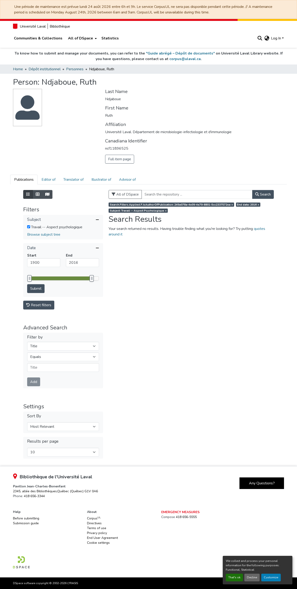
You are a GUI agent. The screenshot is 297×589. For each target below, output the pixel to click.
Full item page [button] (119, 159)
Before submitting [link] (26, 518)
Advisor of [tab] (127, 179)
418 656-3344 (34, 496)
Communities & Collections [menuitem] (38, 38)
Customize (271, 577)
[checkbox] (28, 226)
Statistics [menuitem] (110, 38)
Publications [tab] (24, 179)
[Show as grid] (37, 194)
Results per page (42, 441)
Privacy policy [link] (97, 533)
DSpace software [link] (24, 583)
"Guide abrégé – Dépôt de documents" (180, 53)
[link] (55, 491)
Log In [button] (276, 38)
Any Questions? (262, 483)
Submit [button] (36, 288)
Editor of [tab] (48, 179)
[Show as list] (28, 194)
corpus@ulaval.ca (185, 58)
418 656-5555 (186, 517)
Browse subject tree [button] (43, 234)
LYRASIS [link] (72, 583)
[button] (260, 38)
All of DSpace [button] (80, 38)
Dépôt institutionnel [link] (45, 69)
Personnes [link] (75, 69)
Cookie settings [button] (98, 543)
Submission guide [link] (26, 523)
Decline (252, 577)
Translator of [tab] (73, 179)
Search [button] (265, 194)
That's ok (234, 577)
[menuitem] (82, 38)
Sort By (34, 416)
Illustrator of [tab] (101, 179)
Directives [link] (94, 523)
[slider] (29, 278)
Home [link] (18, 69)
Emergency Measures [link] (180, 512)
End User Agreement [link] (102, 538)
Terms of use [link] (96, 528)
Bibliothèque (60, 26)
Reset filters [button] (40, 305)
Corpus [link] (94, 518)
